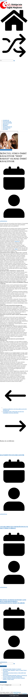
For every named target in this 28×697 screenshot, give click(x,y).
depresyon (17, 241)
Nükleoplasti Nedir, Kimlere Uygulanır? (12, 669)
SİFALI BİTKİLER (7, 126)
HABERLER (6, 120)
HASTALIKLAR (7, 121)
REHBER (5, 125)
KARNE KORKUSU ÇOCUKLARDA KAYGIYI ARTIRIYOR (15, 409)
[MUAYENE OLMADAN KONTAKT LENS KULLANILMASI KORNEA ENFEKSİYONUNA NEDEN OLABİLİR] (14, 597)
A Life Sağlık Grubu (14, 695)
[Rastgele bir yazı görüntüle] (14, 59)
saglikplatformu (3, 221)
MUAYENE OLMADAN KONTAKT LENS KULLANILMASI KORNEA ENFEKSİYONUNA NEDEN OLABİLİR (13, 601)
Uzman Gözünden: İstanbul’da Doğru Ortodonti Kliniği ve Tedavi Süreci (14, 678)
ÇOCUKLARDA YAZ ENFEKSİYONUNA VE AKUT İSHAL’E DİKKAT (14, 527)
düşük (16, 249)
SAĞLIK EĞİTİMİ (7, 122)
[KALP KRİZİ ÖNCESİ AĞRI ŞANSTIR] (14, 452)
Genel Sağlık (3, 149)
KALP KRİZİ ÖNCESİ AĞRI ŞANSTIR (12, 455)
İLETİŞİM (5, 129)
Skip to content (3, 0)
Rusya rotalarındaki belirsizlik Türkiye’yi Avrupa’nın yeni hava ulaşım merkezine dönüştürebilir (15, 676)
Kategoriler (2, 684)
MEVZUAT (5, 124)
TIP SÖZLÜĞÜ (6, 128)
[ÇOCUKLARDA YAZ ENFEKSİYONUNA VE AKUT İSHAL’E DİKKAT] (14, 523)
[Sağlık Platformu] (14, 30)
